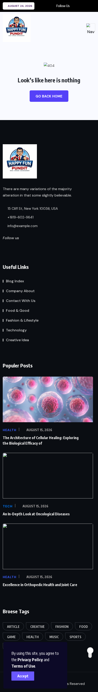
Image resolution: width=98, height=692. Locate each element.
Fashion (62, 627)
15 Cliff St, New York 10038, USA (32, 208)
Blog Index (15, 281)
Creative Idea (17, 340)
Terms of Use (23, 665)
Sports (75, 637)
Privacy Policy (30, 659)
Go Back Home (49, 96)
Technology (16, 330)
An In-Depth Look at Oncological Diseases (36, 514)
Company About (20, 290)
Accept (22, 676)
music (54, 637)
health (32, 637)
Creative (37, 627)
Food (83, 627)
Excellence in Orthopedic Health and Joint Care (40, 584)
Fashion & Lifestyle (22, 320)
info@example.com (22, 226)
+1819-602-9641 (20, 217)
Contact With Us (20, 300)
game (11, 637)
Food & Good (17, 310)
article (13, 627)
